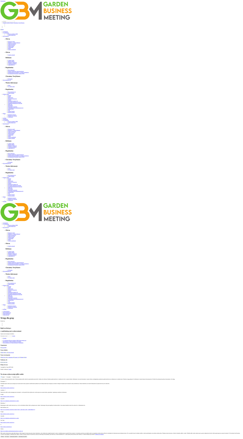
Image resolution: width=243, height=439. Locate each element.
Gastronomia (10, 47)
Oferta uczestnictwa (12, 43)
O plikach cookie (15, 377)
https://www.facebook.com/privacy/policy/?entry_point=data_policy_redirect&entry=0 (18, 409)
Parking (9, 99)
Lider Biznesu (21, 22)
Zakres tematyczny (12, 35)
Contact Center (11, 60)
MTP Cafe (10, 104)
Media (4, 113)
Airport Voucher (11, 111)
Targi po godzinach (12, 49)
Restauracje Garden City (13, 101)
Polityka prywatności (99, 434)
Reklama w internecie (12, 62)
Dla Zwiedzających (7, 80)
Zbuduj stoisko (11, 46)
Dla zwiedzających (12, 92)
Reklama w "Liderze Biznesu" (14, 42)
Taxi (9, 110)
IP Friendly (10, 78)
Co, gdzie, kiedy (11, 86)
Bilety (9, 85)
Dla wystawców (11, 70)
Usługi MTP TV (11, 64)
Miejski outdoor (11, 61)
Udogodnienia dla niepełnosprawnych (15, 107)
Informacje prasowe (12, 114)
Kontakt (4, 118)
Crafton (9, 369)
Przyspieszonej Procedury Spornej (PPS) (16, 73)
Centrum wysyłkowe (12, 63)
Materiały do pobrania (12, 115)
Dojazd (9, 95)
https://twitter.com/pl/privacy (6, 426)
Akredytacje (10, 117)
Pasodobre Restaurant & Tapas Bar (15, 103)
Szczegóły (9, 377)
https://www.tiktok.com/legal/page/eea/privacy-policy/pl (12, 431)
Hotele (9, 48)
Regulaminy (21, 342)
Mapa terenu (10, 97)
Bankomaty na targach (12, 106)
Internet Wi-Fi (11, 109)
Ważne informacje (14, 342)
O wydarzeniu (6, 32)
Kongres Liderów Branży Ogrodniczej (10, 22)
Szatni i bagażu (11, 93)
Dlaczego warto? (11, 41)
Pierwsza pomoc (11, 112)
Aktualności (5, 31)
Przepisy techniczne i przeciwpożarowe (16, 71)
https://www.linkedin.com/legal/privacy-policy (10, 400)
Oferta (10, 341)
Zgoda (3, 377)
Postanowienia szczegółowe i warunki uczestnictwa (18, 72)
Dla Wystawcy (6, 36)
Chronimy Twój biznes (16, 341)
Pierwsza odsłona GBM (13, 33)
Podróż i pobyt (6, 94)
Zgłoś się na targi (11, 45)
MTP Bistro (10, 105)
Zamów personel (11, 54)
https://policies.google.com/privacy (7, 387)
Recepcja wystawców (12, 98)
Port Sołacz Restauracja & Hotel (14, 102)
